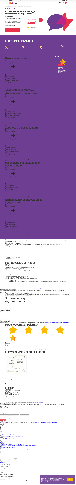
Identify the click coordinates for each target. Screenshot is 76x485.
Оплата (11, 434)
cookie (48, 478)
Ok (70, 479)
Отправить (3, 420)
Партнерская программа (18, 436)
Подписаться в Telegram (9, 296)
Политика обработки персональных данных (14, 444)
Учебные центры (12, 438)
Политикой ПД (44, 481)
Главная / (6, 6)
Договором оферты (66, 322)
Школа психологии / (11, 6)
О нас (16, 0)
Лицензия (23, 432)
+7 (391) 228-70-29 (60, 2)
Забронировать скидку (4, 410)
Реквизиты (19, 432)
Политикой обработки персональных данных (54, 322)
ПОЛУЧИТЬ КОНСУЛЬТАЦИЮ (5, 321)
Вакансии (4, 434)
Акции (20, 0)
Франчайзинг (11, 436)
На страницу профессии (9, 260)
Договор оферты (3, 444)
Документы (8, 434)
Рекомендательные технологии (30, 432)
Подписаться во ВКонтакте (19, 296)
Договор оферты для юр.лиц (12, 432)
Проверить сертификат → (7, 382)
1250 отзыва (3, 441)
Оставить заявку (12, 30)
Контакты (14, 434)
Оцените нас (2, 442)
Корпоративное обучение (38, 288)
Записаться (7, 250)
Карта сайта (6, 438)
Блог (1, 438)
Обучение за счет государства (5, 449)
